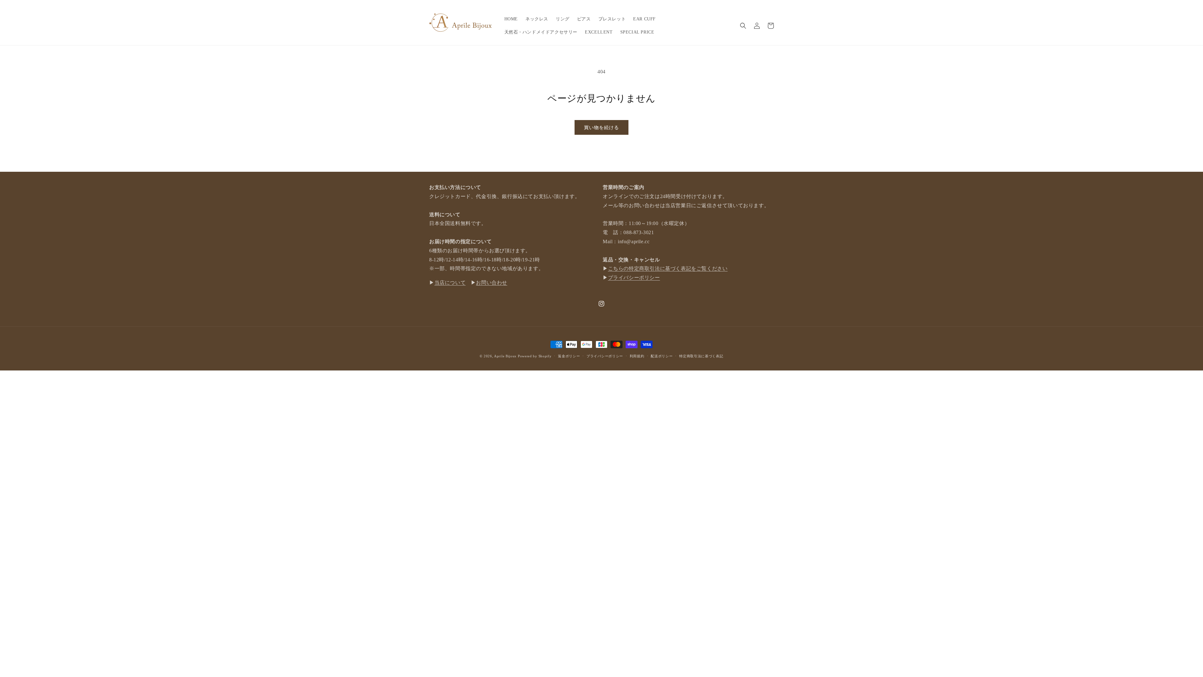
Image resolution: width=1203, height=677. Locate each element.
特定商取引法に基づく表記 (701, 356)
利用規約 (637, 356)
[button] (743, 26)
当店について (450, 282)
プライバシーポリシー (634, 277)
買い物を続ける (601, 127)
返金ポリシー (569, 356)
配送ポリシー (662, 356)
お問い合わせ (491, 282)
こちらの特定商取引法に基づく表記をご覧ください (668, 268)
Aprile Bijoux (505, 356)
